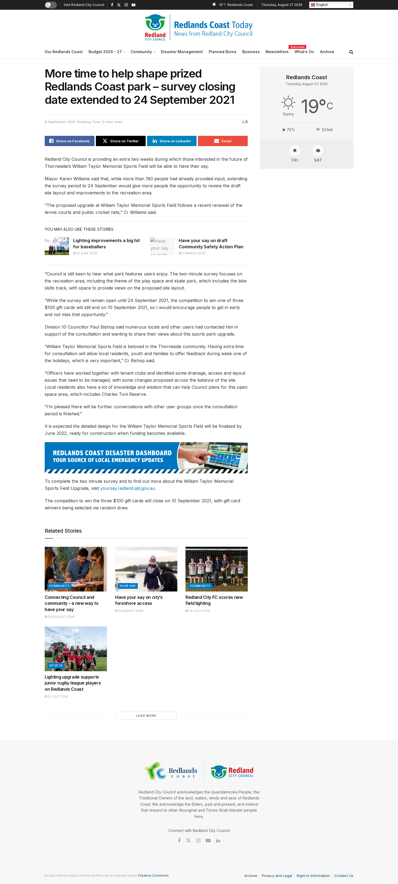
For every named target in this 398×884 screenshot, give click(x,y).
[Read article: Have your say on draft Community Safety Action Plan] (162, 246)
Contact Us (343, 875)
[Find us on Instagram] (126, 5)
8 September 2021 (60, 122)
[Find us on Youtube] (133, 5)
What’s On (304, 51)
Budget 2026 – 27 (105, 51)
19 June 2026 (86, 253)
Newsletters (277, 51)
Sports (56, 665)
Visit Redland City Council (84, 5)
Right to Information (313, 875)
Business (251, 51)
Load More (146, 716)
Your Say (128, 586)
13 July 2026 (57, 696)
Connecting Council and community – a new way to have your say (71, 603)
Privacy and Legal (277, 875)
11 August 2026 (130, 611)
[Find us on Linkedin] (218, 841)
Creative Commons (153, 875)
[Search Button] (351, 52)
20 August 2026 (61, 617)
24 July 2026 (199, 611)
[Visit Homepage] (199, 27)
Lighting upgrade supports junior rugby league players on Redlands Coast (73, 683)
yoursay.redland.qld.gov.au (127, 488)
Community (141, 51)
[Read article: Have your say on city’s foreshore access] (146, 569)
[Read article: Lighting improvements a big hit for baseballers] (57, 246)
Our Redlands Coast (64, 51)
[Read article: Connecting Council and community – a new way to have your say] (76, 569)
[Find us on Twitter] (119, 5)
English (321, 5)
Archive (327, 51)
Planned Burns (222, 51)
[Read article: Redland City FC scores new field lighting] (216, 569)
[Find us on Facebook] (112, 5)
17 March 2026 (193, 253)
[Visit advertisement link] (146, 457)
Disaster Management (182, 51)
